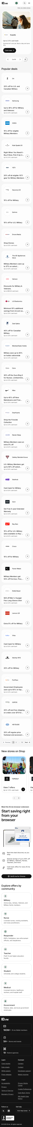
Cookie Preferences (24, 1089)
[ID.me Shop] (6, 3)
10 (22, 742)
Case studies (5, 1063)
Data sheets (5, 1067)
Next (26, 742)
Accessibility (5, 1083)
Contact (20, 1067)
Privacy (4, 1087)
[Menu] (29, 3)
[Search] (24, 3)
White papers (6, 1071)
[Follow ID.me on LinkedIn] (9, 1111)
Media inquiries (23, 1074)
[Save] (23, 759)
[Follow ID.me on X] (3, 1111)
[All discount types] (16, 3)
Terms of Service (7, 1090)
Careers (20, 1063)
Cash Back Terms (24, 1093)
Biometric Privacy (7, 1094)
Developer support (24, 1071)
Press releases (6, 1074)
